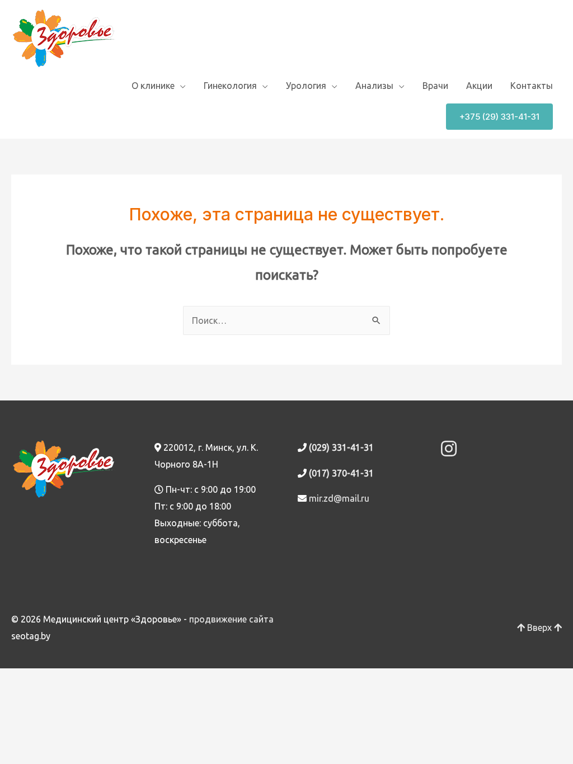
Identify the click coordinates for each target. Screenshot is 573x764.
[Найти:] (286, 320)
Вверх (539, 627)
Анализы (374, 86)
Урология (306, 86)
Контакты (531, 86)
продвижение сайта (231, 619)
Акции (479, 86)
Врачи (435, 86)
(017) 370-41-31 (341, 473)
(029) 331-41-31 (341, 447)
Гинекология (230, 86)
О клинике (153, 86)
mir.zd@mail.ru (339, 498)
